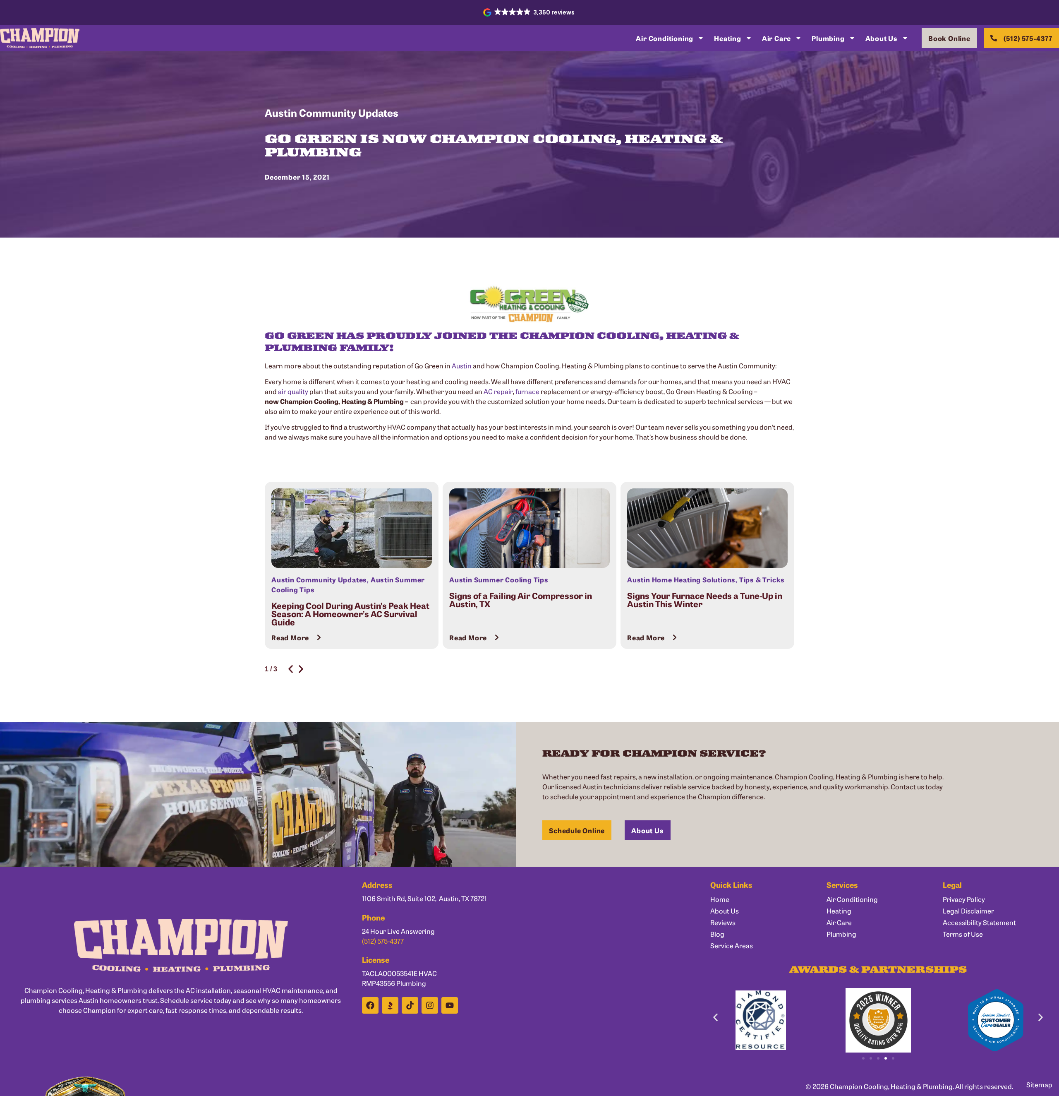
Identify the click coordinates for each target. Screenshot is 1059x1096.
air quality (293, 391)
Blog (717, 933)
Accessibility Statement (979, 922)
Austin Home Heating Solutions (681, 579)
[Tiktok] (410, 1005)
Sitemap (1039, 1084)
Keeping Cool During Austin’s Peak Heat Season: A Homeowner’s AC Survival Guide (350, 613)
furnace (527, 391)
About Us (881, 38)
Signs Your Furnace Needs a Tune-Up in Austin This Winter (704, 599)
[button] (530, 12)
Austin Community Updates (331, 112)
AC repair (498, 391)
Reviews (723, 922)
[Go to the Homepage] (39, 38)
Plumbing (828, 38)
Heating (727, 38)
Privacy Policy (964, 899)
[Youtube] (449, 1005)
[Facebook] (370, 1005)
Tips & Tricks (762, 579)
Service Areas (731, 945)
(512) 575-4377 (383, 940)
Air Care (776, 38)
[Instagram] (430, 1005)
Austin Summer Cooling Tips (499, 579)
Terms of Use (963, 933)
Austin (462, 365)
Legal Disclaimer (968, 910)
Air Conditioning (664, 38)
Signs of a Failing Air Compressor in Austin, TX (520, 599)
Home (719, 899)
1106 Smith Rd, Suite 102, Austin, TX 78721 (424, 898)
